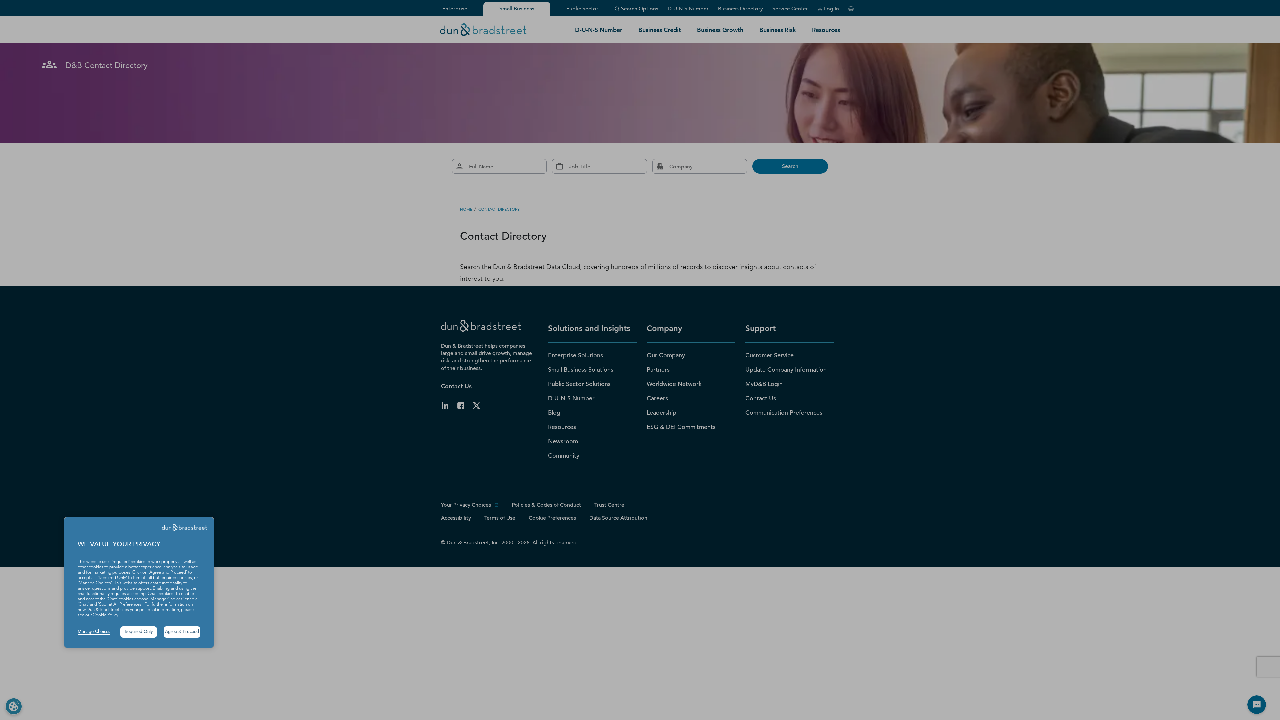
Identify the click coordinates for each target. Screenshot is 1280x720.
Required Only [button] (139, 632)
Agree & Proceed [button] (182, 632)
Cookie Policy (105, 615)
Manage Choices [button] (94, 632)
